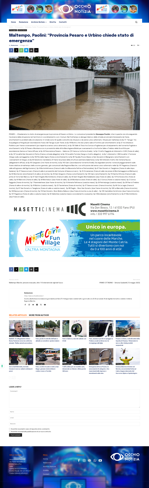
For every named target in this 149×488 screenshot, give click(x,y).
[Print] (31, 50)
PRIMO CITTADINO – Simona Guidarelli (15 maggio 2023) (119, 303)
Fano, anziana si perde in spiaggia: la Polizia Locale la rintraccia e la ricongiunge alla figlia (101, 361)
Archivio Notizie (22, 30)
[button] (136, 22)
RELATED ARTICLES (18, 335)
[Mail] (34, 325)
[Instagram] (30, 325)
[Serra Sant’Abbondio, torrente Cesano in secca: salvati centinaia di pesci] (21, 376)
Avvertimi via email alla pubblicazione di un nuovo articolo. (31, 452)
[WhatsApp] (21, 50)
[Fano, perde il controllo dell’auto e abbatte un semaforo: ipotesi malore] (48, 348)
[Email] (36, 50)
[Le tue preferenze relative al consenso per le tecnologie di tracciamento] (2, 366)
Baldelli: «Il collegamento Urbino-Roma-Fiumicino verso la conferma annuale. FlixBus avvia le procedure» (21, 361)
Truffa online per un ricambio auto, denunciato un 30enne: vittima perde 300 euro (74, 389)
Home (11, 27)
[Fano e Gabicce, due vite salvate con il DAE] (74, 348)
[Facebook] (11, 50)
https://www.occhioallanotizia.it (33, 316)
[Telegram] (26, 50)
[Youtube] (45, 325)
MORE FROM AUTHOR (39, 335)
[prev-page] (10, 397)
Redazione (14, 45)
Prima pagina (19, 27)
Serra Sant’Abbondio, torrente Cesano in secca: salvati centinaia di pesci (20, 389)
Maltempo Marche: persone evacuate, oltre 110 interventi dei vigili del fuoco (36, 303)
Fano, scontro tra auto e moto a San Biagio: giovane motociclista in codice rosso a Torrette (47, 389)
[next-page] (14, 397)
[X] (16, 50)
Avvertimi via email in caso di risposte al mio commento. (30, 449)
